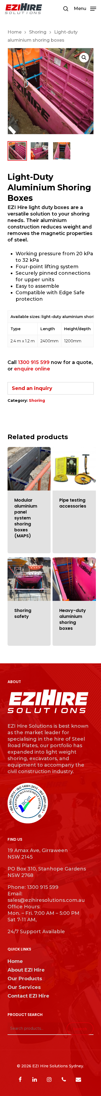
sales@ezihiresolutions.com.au (46, 900)
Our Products (25, 979)
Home (15, 32)
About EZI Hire (26, 970)
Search (80, 1029)
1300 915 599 (34, 362)
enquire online (32, 369)
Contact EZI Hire (28, 996)
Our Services (24, 987)
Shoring (38, 32)
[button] (84, 57)
